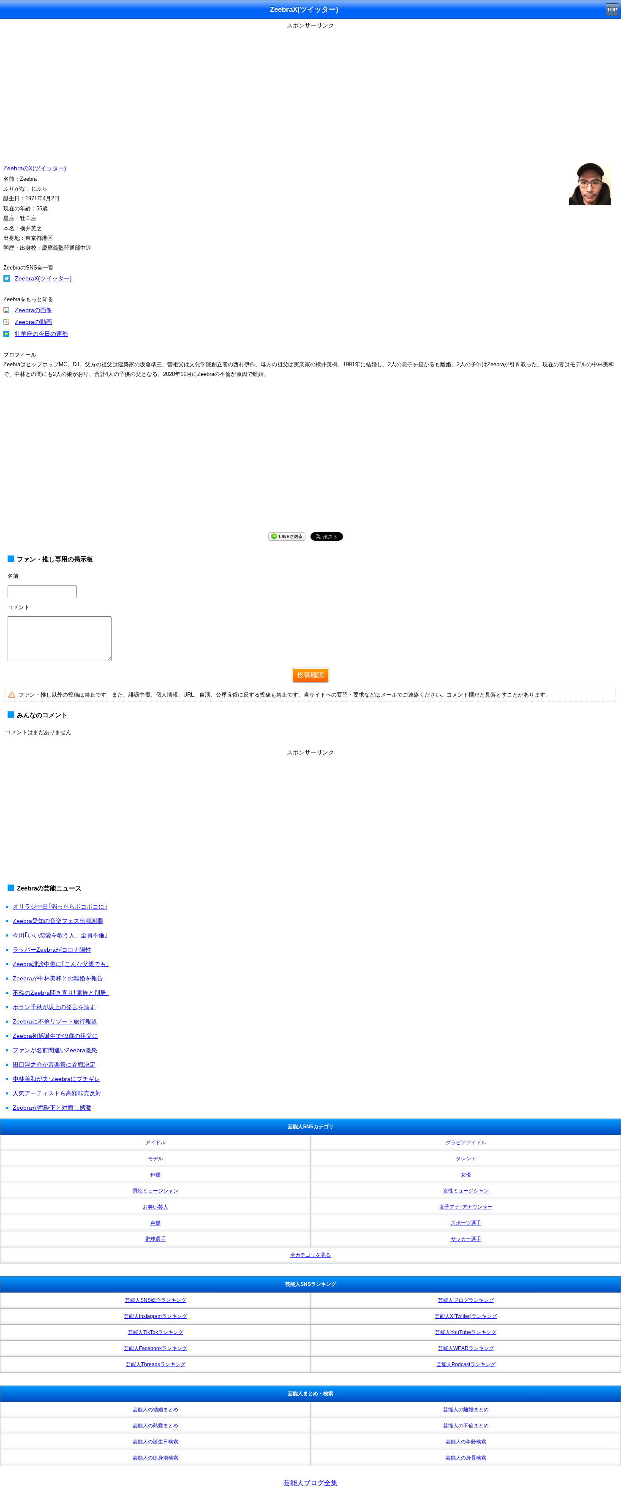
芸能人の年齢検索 (466, 1442)
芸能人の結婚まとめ (155, 1410)
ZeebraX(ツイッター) (43, 278)
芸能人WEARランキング (466, 1348)
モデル (155, 1159)
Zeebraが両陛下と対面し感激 (52, 1107)
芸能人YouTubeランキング (465, 1332)
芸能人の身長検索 (466, 1458)
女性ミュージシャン (466, 1191)
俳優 (155, 1175)
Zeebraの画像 (33, 310)
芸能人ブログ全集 (310, 1483)
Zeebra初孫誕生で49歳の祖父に (55, 1035)
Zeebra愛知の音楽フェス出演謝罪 (58, 921)
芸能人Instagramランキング (155, 1316)
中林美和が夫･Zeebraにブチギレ (56, 1078)
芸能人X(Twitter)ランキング (466, 1316)
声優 (155, 1223)
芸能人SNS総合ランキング (155, 1300)
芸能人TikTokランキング (155, 1332)
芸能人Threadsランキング (155, 1364)
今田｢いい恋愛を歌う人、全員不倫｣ (60, 935)
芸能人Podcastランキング (466, 1364)
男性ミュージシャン (155, 1191)
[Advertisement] (310, 91)
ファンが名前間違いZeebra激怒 (55, 1050)
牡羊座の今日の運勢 (41, 333)
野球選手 (155, 1239)
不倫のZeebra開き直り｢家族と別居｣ (61, 992)
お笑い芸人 (155, 1207)
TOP (612, 10)
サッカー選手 (466, 1239)
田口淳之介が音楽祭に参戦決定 (54, 1064)
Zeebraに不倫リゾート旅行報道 (55, 1021)
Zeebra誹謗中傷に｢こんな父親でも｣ (61, 964)
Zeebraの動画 (33, 322)
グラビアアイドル (466, 1143)
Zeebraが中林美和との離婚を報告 (58, 978)
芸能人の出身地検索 (155, 1458)
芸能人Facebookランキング (155, 1348)
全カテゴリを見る (310, 1255)
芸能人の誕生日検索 (155, 1442)
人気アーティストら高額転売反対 (57, 1093)
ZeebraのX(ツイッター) (34, 168)
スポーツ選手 (466, 1223)
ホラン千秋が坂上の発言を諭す (54, 1007)
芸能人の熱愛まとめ (155, 1426)
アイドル (155, 1143)
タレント (466, 1159)
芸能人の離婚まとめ (466, 1410)
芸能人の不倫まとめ (466, 1426)
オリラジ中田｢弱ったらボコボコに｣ (60, 906)
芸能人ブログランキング (466, 1300)
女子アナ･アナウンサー (466, 1207)
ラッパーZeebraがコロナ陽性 (52, 949)
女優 (466, 1175)
